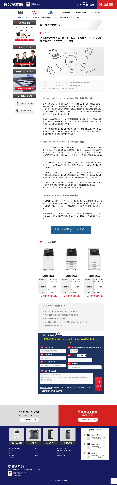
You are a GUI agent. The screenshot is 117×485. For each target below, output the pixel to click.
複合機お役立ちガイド (62, 448)
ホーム (14, 17)
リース (36, 450)
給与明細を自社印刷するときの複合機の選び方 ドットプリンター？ (67, 322)
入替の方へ (12, 457)
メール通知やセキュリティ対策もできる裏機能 (59, 89)
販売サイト (20, 475)
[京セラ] (33, 434)
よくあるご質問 (61, 455)
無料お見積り (108, 4)
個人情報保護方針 (46, 388)
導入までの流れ (61, 453)
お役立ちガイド (96, 12)
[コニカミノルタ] (50, 434)
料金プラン (37, 448)
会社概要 (15, 475)
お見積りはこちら (87, 420)
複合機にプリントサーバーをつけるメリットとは (61, 311)
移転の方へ (12, 453)
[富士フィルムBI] (16, 434)
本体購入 (37, 455)
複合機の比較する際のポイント (55, 318)
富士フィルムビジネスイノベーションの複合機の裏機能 (62, 86)
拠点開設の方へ (13, 455)
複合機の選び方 (81, 12)
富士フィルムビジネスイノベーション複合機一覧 (70, 230)
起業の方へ (12, 450)
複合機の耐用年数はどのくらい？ (56, 325)
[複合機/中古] (68, 434)
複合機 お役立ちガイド (23, 17)
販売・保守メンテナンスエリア (64, 450)
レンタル (37, 453)
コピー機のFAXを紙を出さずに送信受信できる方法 (61, 315)
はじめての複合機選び (14, 448)
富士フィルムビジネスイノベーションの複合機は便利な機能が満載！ (66, 83)
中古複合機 (66, 12)
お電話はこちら (29, 420)
